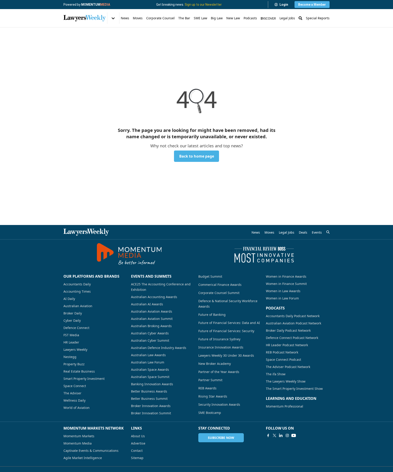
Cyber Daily (72, 320)
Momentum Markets (78, 436)
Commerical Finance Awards (220, 284)
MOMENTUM (95, 4)
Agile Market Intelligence (82, 458)
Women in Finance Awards (286, 276)
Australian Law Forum (147, 362)
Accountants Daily (77, 284)
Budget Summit (210, 276)
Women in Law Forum (282, 298)
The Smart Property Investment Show (294, 388)
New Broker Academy (214, 363)
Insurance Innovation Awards (220, 347)
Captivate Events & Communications (90, 450)
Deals (303, 232)
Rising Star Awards (212, 396)
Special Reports (318, 18)
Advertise (138, 443)
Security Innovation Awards (219, 404)
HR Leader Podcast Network (287, 345)
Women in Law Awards (283, 291)
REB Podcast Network (282, 352)
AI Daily (69, 299)
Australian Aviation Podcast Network (293, 323)
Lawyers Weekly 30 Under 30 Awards (226, 355)
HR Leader (71, 342)
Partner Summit (210, 380)
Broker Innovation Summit (151, 413)
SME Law (200, 18)
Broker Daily (72, 313)
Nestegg (69, 357)
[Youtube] (293, 435)
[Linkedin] (281, 435)
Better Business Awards (149, 391)
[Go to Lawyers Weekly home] (84, 18)
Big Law (217, 18)
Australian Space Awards (150, 369)
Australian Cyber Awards (150, 333)
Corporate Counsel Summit (218, 293)
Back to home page (196, 156)
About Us (138, 436)
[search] (328, 232)
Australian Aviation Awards (151, 311)
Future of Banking (212, 314)
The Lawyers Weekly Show (285, 381)
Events (317, 232)
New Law (233, 18)
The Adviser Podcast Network (288, 367)
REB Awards (207, 388)
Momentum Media (77, 443)
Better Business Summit (149, 398)
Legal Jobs (287, 18)
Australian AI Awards (147, 304)
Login (284, 4)
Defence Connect (76, 328)
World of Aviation (76, 407)
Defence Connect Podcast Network (292, 338)
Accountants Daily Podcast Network (293, 316)
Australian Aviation (77, 306)
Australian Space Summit (150, 377)
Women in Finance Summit (286, 284)
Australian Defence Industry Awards (158, 348)
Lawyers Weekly (75, 349)
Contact (137, 450)
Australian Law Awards (148, 355)
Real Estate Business (79, 371)
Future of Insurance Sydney (219, 339)
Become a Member (312, 4)
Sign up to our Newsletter (203, 4)
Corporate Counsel (160, 18)
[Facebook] (268, 435)
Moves (138, 18)
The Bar (184, 18)
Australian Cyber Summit (150, 340)
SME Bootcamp (209, 412)
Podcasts (250, 18)
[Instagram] (287, 435)
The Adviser (72, 393)
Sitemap (137, 458)
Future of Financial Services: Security (226, 331)
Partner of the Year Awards (218, 372)
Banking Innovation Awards (152, 384)
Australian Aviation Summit (152, 318)
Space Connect (74, 386)
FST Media (71, 335)
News (125, 18)
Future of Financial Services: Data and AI (229, 323)
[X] (274, 435)
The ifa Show (275, 374)
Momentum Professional (284, 406)
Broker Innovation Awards (151, 406)
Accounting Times (77, 291)
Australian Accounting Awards (154, 297)
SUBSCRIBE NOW (221, 437)
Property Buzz (74, 364)
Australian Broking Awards (151, 326)
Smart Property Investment (84, 378)
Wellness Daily (74, 400)
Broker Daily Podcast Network (288, 330)
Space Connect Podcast (283, 359)
